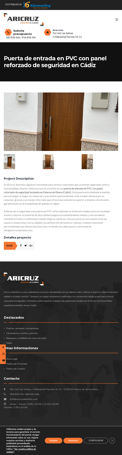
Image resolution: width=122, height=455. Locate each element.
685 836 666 (13, 37)
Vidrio (9, 343)
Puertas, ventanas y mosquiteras (22, 328)
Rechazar (73, 440)
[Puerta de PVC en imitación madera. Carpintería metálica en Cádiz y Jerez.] (61, 161)
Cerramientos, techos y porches (22, 333)
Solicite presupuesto (22, 32)
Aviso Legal (11, 358)
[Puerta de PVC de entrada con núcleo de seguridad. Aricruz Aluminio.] (100, 161)
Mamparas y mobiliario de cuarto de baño (26, 338)
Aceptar (54, 440)
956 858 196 (29, 37)
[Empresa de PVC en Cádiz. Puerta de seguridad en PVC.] (61, 94)
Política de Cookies (15, 368)
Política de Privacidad (16, 363)
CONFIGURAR (96, 440)
